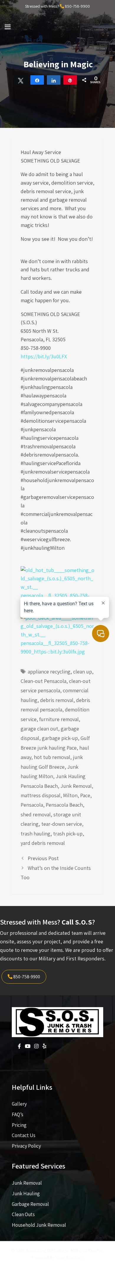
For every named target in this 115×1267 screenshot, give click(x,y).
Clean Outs (23, 1214)
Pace (85, 795)
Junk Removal (76, 786)
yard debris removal (43, 843)
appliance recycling (49, 671)
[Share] (37, 80)
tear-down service (61, 823)
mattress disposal (40, 795)
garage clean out (39, 728)
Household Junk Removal (39, 1225)
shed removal (36, 814)
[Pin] (70, 80)
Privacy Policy (26, 1146)
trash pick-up (68, 833)
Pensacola (32, 804)
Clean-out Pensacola (43, 681)
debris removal (56, 700)
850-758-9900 (77, 6)
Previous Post (43, 858)
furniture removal (59, 719)
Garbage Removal (30, 1204)
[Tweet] (20, 80)
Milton (70, 795)
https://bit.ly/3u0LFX (44, 356)
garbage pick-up (60, 738)
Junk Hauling (26, 1193)
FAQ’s (17, 1114)
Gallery (19, 1104)
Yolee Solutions (69, 1257)
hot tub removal (52, 757)
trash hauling (35, 833)
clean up (82, 671)
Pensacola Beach (64, 804)
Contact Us (23, 1135)
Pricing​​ (19, 1125)
